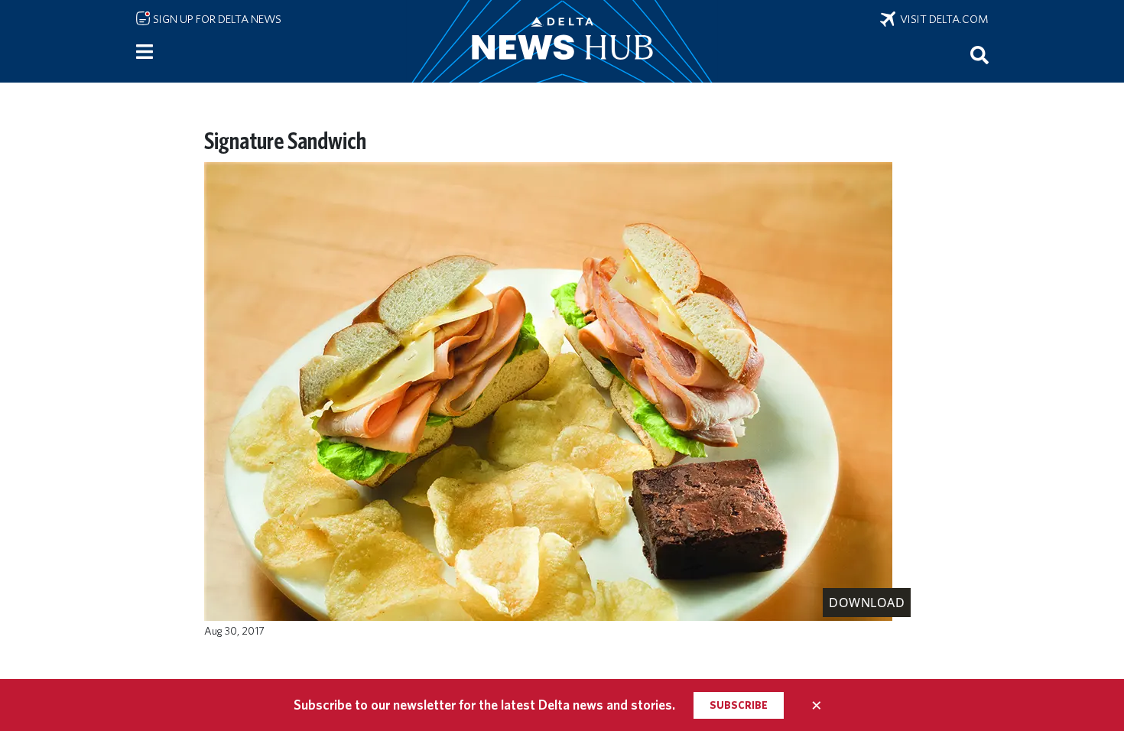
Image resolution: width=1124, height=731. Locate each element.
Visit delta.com (942, 19)
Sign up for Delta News (216, 19)
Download (867, 602)
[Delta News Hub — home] (562, 41)
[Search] (979, 54)
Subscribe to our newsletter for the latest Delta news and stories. (484, 705)
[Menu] (144, 52)
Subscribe (739, 705)
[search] (979, 54)
